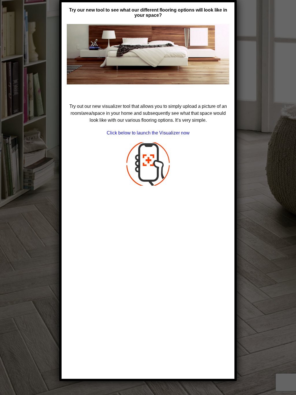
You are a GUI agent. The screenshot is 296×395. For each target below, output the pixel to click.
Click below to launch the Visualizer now (148, 132)
